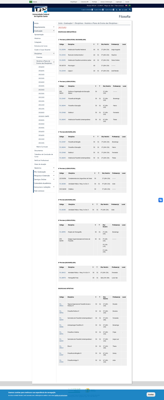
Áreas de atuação (40, 164)
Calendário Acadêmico (42, 183)
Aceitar (151, 394)
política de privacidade (61, 395)
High (119, 10)
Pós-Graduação (40, 172)
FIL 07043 (61, 361)
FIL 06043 (62, 119)
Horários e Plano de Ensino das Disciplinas (101, 23)
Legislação (119, 2)
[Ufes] (41, 11)
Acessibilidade (117, 10)
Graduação (68, 23)
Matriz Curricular (42, 147)
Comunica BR (84, 2)
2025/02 (41, 75)
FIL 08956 (61, 312)
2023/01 (41, 94)
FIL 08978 (62, 278)
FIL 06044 (62, 106)
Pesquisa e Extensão (42, 175)
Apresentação (39, 35)
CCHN (100, 6)
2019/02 (41, 124)
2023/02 (41, 90)
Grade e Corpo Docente (42, 50)
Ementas (39, 57)
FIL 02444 (62, 71)
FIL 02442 (62, 55)
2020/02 (41, 113)
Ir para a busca (109, 10)
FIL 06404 (61, 319)
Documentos (38, 151)
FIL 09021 (61, 305)
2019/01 (41, 128)
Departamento (39, 27)
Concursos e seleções (42, 187)
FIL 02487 (62, 98)
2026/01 (41, 71)
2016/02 (41, 132)
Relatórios (37, 168)
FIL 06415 (62, 272)
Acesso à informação (106, 2)
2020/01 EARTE (43, 116)
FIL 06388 (62, 184)
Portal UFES (91, 6)
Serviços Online (40, 179)
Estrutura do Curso (40, 46)
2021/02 (41, 105)
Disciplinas (79, 23)
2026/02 (41, 67)
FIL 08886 (61, 326)
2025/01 (41, 78)
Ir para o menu (98, 10)
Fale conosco (119, 6)
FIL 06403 (61, 340)
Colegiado (37, 42)
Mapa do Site (108, 6)
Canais (127, 2)
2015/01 (41, 143)
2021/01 (41, 109)
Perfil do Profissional (41, 160)
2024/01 (41, 86)
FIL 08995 (62, 232)
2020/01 (41, 120)
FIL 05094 (62, 50)
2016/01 (41, 135)
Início (60, 23)
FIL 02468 (62, 112)
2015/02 (41, 139)
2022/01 (41, 101)
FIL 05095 (62, 60)
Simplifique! (73, 2)
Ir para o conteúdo (87, 10)
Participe (94, 2)
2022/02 (41, 97)
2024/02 (41, 82)
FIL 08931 (61, 333)
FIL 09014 (61, 347)
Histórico (37, 38)
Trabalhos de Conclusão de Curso (43, 155)
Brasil (35, 2)
